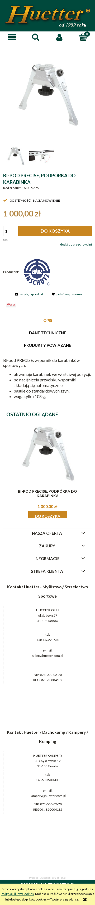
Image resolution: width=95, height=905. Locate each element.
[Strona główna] (47, 16)
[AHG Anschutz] (37, 272)
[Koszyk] (83, 36)
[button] (12, 37)
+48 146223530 (47, 640)
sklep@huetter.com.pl (47, 656)
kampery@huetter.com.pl (48, 796)
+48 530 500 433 (48, 780)
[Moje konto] (59, 37)
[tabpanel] (47, 378)
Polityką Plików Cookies (17, 894)
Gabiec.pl (60, 877)
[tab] (47, 320)
